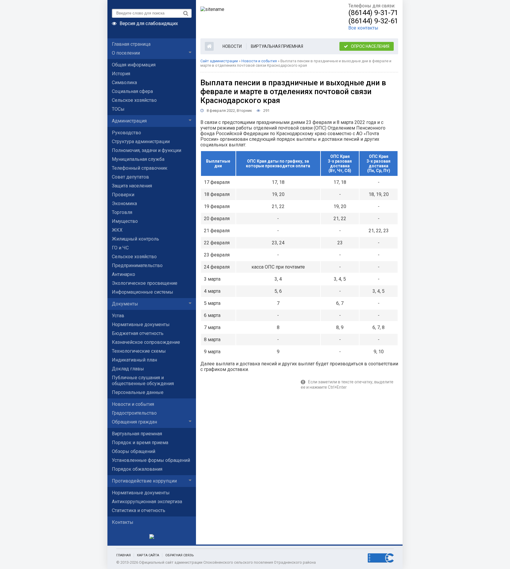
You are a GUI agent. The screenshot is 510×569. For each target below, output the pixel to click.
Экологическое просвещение (144, 283)
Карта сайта (148, 555)
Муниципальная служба (138, 159)
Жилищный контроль (135, 239)
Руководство (126, 132)
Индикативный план (134, 360)
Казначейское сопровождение (146, 342)
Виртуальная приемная (137, 433)
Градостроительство (134, 413)
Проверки (123, 194)
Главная (123, 555)
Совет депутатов (130, 177)
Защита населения (132, 186)
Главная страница (131, 44)
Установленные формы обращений (151, 460)
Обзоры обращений (133, 451)
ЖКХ (117, 230)
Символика (124, 82)
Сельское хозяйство (134, 100)
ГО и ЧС (120, 248)
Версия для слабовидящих (149, 23)
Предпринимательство (137, 265)
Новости (232, 46)
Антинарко (123, 274)
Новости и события (133, 404)
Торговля (122, 212)
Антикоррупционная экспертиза (147, 501)
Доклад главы (128, 369)
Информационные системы (142, 292)
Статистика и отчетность (138, 510)
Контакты (122, 522)
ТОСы (118, 109)
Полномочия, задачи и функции (146, 150)
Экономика (124, 203)
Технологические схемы (139, 351)
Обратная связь (179, 555)
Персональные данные (138, 392)
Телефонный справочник (139, 168)
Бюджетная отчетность (138, 333)
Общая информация (134, 65)
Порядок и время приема (140, 442)
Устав (118, 315)
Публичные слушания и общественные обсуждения (143, 380)
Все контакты (363, 28)
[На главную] (262, 19)
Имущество (125, 221)
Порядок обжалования (137, 469)
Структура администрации (141, 141)
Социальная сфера (132, 91)
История (121, 73)
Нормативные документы (141, 324)
